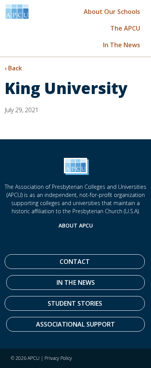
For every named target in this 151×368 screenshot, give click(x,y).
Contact (75, 261)
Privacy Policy (58, 358)
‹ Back (13, 68)
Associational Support (75, 324)
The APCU (125, 28)
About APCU (75, 225)
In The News (121, 45)
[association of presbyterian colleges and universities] (17, 11)
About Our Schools (112, 11)
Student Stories (75, 303)
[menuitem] (111, 11)
